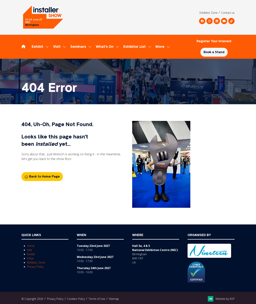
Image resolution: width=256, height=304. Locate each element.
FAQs (30, 258)
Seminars (78, 46)
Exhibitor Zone (208, 13)
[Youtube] (224, 21)
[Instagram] (209, 21)
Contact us (228, 13)
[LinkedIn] (217, 21)
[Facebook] (202, 21)
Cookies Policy (76, 299)
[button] (161, 46)
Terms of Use (96, 299)
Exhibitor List (134, 46)
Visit (57, 46)
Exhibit (37, 46)
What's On (105, 46)
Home (31, 246)
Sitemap (114, 299)
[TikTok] (231, 21)
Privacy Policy (35, 267)
